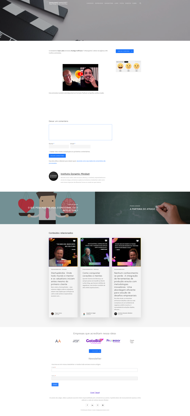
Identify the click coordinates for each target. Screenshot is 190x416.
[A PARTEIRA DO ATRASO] (142, 208)
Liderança (96, 269)
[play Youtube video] (80, 74)
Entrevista (95, 32)
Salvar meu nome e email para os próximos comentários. (70, 152)
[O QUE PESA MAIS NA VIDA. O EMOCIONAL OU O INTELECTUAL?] (47, 208)
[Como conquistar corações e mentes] (94, 277)
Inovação (64, 269)
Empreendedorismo (83, 32)
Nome (51, 144)
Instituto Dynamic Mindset (75, 173)
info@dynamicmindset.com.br (102, 410)
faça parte (95, 351)
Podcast (104, 32)
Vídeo (111, 32)
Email (72, 144)
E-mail (54, 367)
